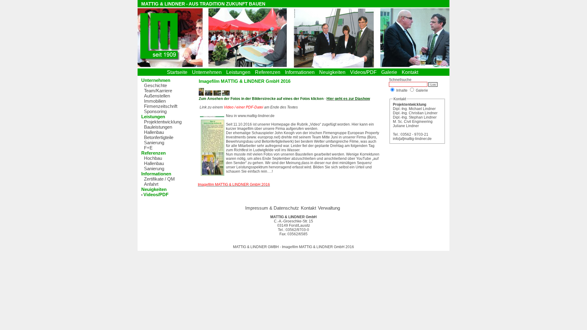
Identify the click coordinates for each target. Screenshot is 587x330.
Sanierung (154, 142)
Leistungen (239, 72)
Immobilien (155, 101)
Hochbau (153, 158)
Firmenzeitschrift (160, 106)
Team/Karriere (158, 90)
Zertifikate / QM (159, 179)
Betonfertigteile (158, 137)
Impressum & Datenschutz (272, 208)
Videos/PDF (364, 72)
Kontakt (411, 72)
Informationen (301, 72)
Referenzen (269, 72)
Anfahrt (151, 184)
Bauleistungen (158, 127)
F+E (148, 147)
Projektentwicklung (163, 121)
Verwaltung (329, 208)
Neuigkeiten (333, 72)
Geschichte (155, 85)
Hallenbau (154, 132)
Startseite (178, 72)
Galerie (390, 72)
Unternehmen (208, 72)
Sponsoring (155, 111)
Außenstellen (157, 95)
